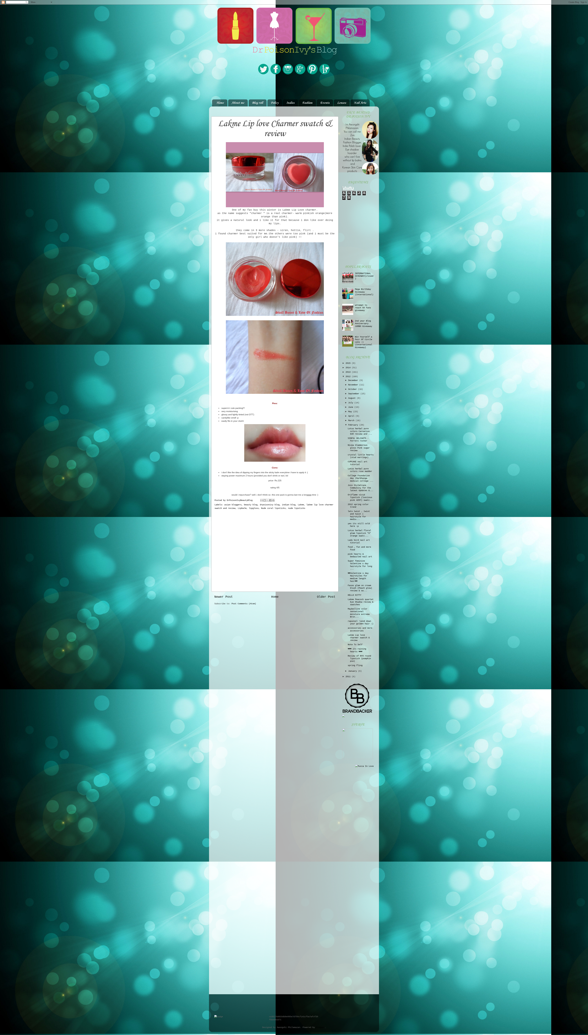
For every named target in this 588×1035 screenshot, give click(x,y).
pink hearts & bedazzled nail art (360, 555)
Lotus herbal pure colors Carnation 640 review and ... (360, 431)
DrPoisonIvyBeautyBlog (240, 500)
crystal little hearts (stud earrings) (360, 456)
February (353, 425)
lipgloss (254, 508)
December (353, 380)
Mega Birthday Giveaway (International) (364, 292)
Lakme (301, 504)
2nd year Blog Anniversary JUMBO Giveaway (363, 323)
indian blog (288, 504)
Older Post (326, 597)
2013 (349, 372)
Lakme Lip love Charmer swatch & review (359, 638)
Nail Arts (360, 103)
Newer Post (223, 597)
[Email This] (261, 500)
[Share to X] (267, 500)
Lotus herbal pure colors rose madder (360, 470)
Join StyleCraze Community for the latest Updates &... (360, 488)
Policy (275, 103)
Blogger (320, 1027)
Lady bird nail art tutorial (359, 541)
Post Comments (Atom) (244, 603)
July (351, 402)
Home (220, 103)
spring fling (355, 665)
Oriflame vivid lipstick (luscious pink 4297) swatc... (360, 497)
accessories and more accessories (360, 629)
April (352, 416)
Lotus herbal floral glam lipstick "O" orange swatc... (359, 533)
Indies (290, 103)
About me (238, 103)
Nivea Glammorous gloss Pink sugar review (359, 448)
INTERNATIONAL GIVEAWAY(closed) (364, 276)
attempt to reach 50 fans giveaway (363, 308)
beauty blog (250, 504)
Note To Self (355, 644)
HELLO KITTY (354, 595)
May (350, 411)
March (352, 420)
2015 (349, 363)
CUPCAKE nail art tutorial (357, 462)
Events (325, 103)
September (354, 393)
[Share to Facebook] (270, 500)
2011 (349, 676)
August (352, 398)
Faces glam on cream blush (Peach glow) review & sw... (360, 588)
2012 (349, 376)
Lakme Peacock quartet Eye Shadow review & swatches (360, 602)
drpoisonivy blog (269, 504)
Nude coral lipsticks (273, 508)
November (353, 385)
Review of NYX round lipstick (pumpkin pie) (359, 658)
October (353, 389)
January (353, 671)
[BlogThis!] (264, 500)
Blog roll (257, 103)
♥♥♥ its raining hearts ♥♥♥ (357, 650)
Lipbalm (242, 508)
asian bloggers (232, 504)
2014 (349, 367)
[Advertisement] (294, 87)
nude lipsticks (296, 508)
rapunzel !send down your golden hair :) (360, 622)
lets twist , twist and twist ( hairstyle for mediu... (359, 515)
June (351, 407)
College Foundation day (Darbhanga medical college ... (360, 478)
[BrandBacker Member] (357, 713)
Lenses (341, 103)
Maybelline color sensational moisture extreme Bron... (359, 613)
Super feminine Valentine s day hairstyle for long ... (360, 565)
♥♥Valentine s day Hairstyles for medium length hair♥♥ (358, 577)
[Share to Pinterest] (273, 500)
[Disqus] (275, 550)
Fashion (307, 103)
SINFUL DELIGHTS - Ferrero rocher (358, 439)
